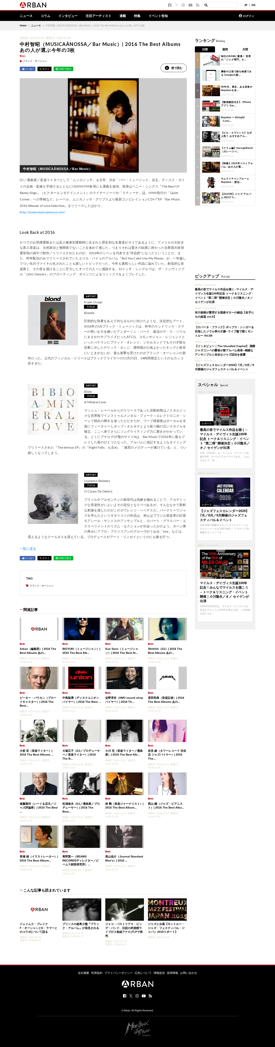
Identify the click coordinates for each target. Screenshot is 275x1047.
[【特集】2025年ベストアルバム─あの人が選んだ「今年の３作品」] (211, 167)
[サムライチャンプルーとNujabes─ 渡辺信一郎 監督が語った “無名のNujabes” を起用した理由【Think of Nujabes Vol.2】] (211, 182)
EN (253, 5)
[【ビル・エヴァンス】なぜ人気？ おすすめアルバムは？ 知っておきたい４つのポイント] (211, 136)
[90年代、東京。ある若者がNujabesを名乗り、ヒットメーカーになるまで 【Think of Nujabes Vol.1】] (211, 90)
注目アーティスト (99, 16)
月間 (245, 49)
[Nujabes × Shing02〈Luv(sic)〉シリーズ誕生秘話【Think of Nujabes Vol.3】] (211, 121)
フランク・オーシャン (35, 61)
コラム (45, 16)
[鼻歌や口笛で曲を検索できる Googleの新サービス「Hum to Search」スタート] (211, 75)
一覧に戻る (28, 548)
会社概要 (83, 972)
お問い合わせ (188, 972)
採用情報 (172, 972)
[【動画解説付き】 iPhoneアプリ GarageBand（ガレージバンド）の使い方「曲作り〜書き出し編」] (211, 106)
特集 (137, 16)
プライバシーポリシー (118, 972)
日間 (205, 49)
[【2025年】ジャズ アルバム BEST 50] (211, 197)
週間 (225, 49)
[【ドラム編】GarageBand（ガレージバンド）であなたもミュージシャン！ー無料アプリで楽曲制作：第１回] (211, 152)
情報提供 (159, 972)
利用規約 (96, 972)
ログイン (248, 16)
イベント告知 (158, 16)
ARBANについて (218, 16)
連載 (123, 16)
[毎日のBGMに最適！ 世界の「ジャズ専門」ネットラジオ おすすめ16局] (211, 60)
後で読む (177, 67)
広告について (143, 972)
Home (23, 25)
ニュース (26, 16)
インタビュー (68, 16)
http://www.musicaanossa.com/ (42, 212)
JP (245, 5)
